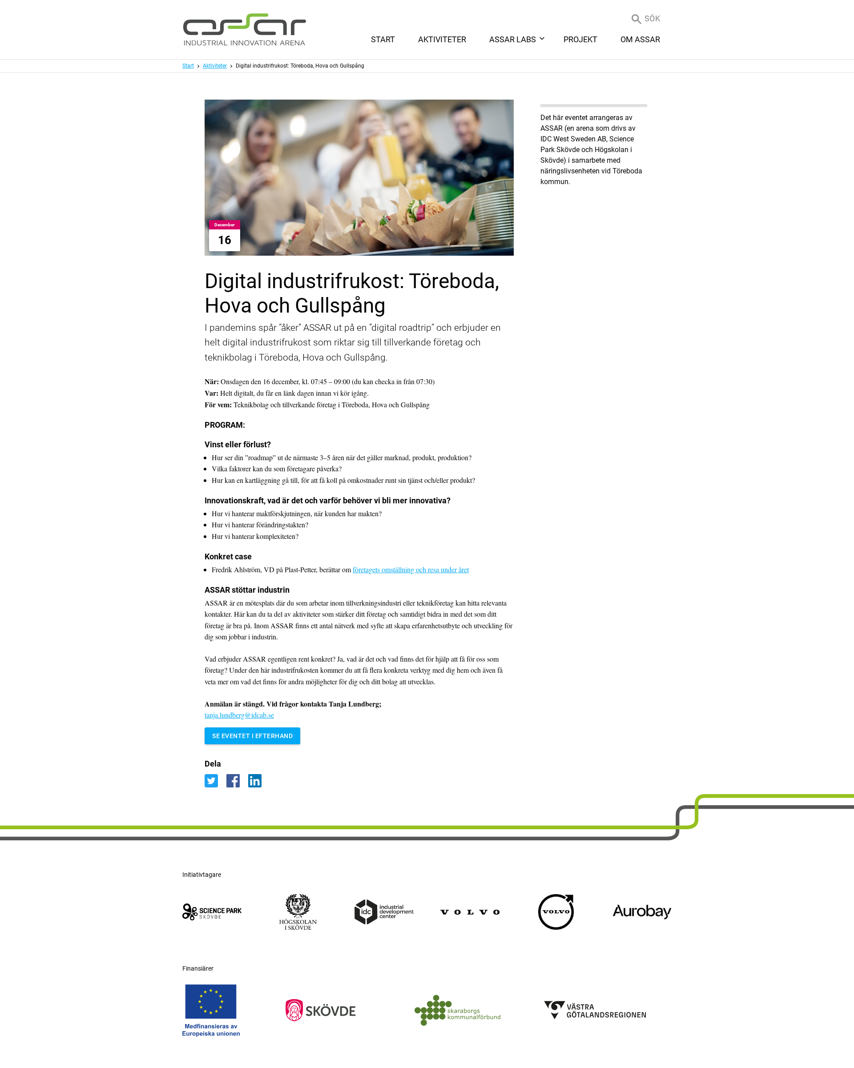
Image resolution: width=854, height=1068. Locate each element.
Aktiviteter (215, 66)
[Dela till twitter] (215, 780)
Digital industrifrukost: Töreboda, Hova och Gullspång (300, 66)
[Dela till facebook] (237, 780)
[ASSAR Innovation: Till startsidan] (244, 29)
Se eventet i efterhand (252, 735)
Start (188, 66)
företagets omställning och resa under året (411, 569)
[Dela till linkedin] (258, 780)
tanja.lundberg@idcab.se (239, 714)
